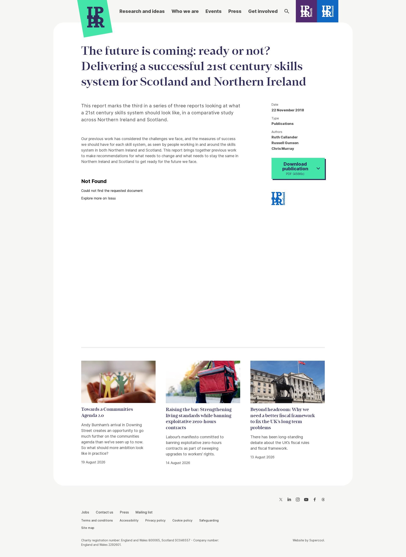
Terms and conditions (97, 520)
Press (234, 11)
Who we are (185, 11)
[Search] (286, 11)
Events (214, 11)
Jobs (85, 512)
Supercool (316, 540)
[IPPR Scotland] (327, 11)
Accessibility (129, 520)
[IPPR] (95, 16)
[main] (203, 250)
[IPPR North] (306, 11)
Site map (87, 528)
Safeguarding (209, 520)
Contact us (104, 512)
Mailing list (144, 512)
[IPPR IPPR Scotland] (278, 198)
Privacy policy (155, 520)
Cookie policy (182, 520)
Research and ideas (142, 11)
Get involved (263, 11)
